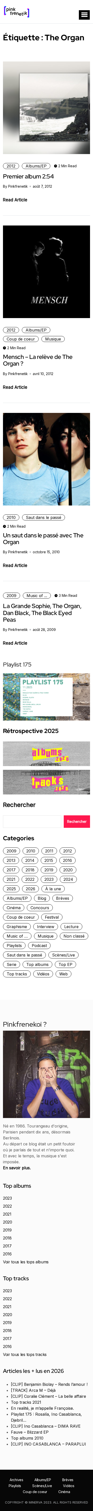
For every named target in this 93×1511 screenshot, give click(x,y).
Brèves (62, 898)
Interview (45, 926)
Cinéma (14, 907)
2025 (11, 888)
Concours (40, 907)
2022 (29, 879)
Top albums (37, 964)
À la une (53, 888)
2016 (67, 860)
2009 (11, 595)
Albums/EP (36, 166)
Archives (16, 1480)
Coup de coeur (21, 338)
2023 (49, 879)
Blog (42, 898)
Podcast (39, 945)
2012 (11, 166)
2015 (48, 860)
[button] (84, 15)
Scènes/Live (63, 954)
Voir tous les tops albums (26, 1262)
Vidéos (43, 973)
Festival (52, 917)
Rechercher (19, 805)
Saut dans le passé (43, 517)
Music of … (17, 936)
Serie (11, 964)
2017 (11, 869)
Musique (53, 338)
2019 (48, 869)
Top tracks (17, 973)
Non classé (74, 936)
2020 (68, 869)
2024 (68, 879)
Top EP (65, 964)
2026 (30, 888)
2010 (11, 517)
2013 (11, 860)
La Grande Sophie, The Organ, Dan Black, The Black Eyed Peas (42, 612)
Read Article (15, 199)
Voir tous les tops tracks (25, 1354)
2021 (11, 879)
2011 (49, 850)
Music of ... (37, 595)
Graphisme (17, 926)
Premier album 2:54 (28, 176)
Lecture (71, 926)
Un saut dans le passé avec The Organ (43, 538)
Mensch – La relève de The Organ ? (38, 360)
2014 (29, 860)
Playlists (14, 945)
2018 (30, 869)
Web (63, 973)
